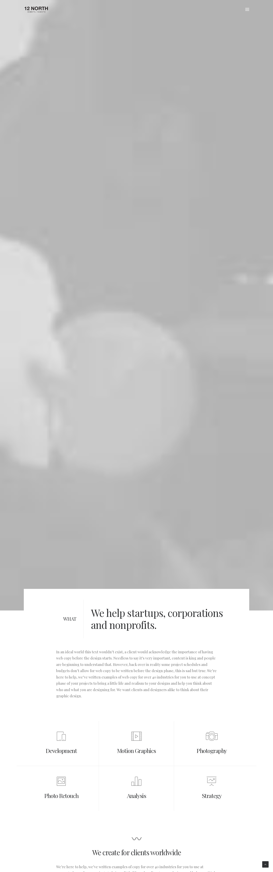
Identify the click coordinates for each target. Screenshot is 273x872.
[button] (247, 9)
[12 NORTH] (36, 9)
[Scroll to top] (265, 864)
